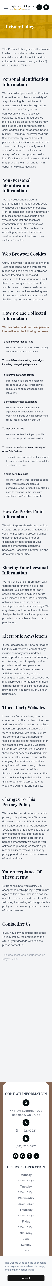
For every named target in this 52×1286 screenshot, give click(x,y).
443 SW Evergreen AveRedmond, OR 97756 (26, 1113)
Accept (26, 1278)
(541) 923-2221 (26, 1130)
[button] (6, 7)
